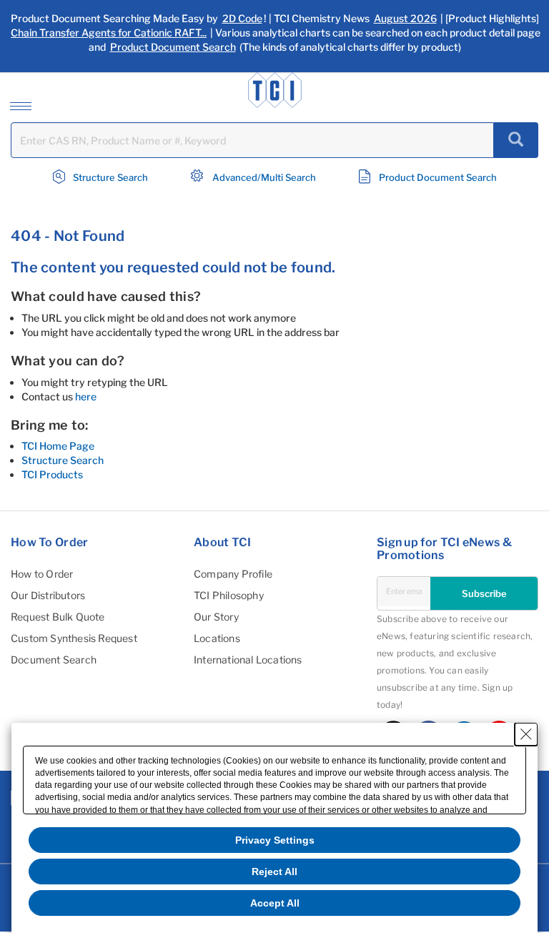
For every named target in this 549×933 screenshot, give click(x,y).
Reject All (274, 871)
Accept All (275, 903)
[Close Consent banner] (526, 734)
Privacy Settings (275, 840)
